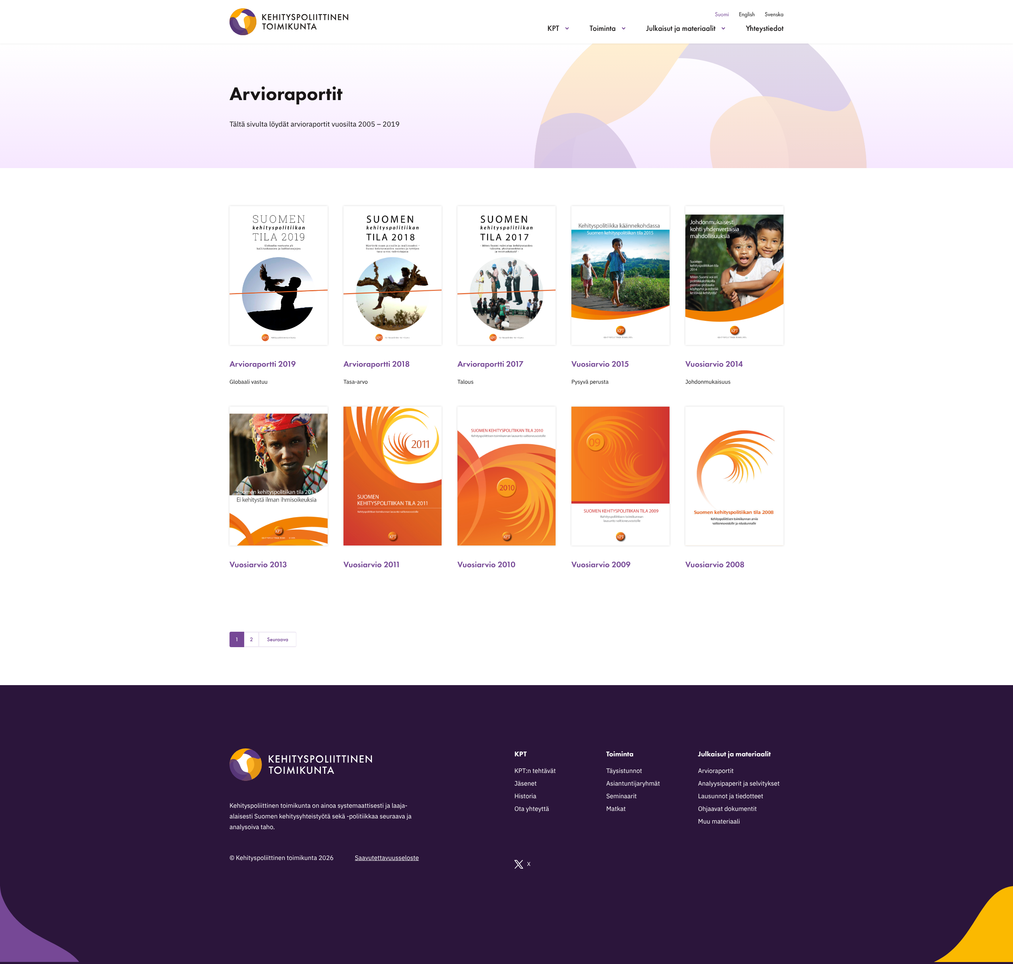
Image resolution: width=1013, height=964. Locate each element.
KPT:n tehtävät (535, 771)
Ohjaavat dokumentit (727, 809)
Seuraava (277, 639)
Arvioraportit (716, 771)
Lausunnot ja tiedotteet (730, 796)
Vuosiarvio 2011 (371, 564)
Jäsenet (525, 784)
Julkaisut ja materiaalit (680, 28)
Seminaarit (621, 796)
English (747, 14)
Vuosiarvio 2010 (486, 564)
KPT (553, 28)
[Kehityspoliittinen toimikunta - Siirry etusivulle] (289, 21)
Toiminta (603, 28)
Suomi (722, 14)
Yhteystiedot (764, 28)
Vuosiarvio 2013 (258, 564)
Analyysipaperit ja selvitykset (739, 784)
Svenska (774, 14)
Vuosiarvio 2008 (714, 564)
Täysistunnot (624, 771)
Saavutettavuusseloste (387, 858)
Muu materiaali (719, 822)
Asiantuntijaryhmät (633, 784)
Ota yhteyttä (531, 809)
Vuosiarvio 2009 (600, 564)
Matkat (616, 809)
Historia (525, 796)
